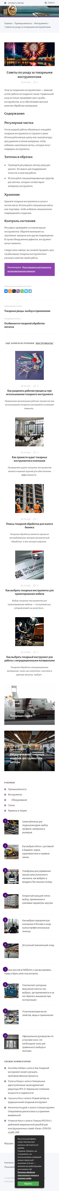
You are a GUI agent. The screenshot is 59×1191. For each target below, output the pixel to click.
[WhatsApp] (22, 291)
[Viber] (18, 291)
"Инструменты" (44, 343)
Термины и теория (17, 810)
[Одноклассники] (10, 291)
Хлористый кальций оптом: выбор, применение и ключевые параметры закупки (37, 899)
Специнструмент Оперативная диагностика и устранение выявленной (31, 1111)
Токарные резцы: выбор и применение (27, 311)
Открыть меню (16, 3)
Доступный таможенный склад (38, 945)
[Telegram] (30, 291)
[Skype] (26, 291)
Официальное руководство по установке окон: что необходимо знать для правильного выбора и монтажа (37, 1043)
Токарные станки (21, 715)
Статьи (11, 805)
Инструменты (15, 794)
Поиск (51, 3)
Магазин (8, 1143)
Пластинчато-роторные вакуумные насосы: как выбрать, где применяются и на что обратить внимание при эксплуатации (38, 992)
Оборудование (19, 800)
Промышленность (17, 789)
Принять (28, 1184)
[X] (14, 291)
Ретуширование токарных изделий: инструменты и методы (27, 758)
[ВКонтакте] (6, 291)
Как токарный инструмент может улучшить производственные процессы (28, 1072)
